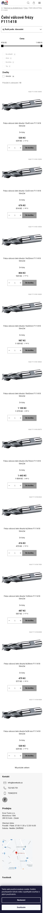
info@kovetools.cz (15, 783)
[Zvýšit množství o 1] (20, 148)
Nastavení (21, 900)
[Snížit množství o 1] (9, 148)
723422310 (12, 793)
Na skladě (10, 54)
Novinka (10, 62)
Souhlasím (21, 907)
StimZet (10, 76)
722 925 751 (13, 788)
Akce (8, 58)
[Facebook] (4, 799)
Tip (8, 66)
